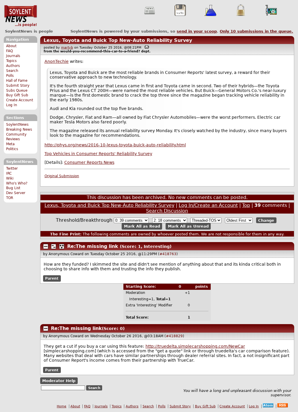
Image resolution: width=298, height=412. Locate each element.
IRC (9, 173)
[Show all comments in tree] (61, 246)
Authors (13, 66)
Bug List (13, 188)
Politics (12, 149)
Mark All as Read (142, 226)
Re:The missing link (92, 246)
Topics (11, 61)
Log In (11, 105)
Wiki (9, 178)
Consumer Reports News (89, 162)
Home (61, 406)
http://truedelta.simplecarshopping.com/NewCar (195, 346)
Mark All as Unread (188, 226)
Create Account (19, 100)
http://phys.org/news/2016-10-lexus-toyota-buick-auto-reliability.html (115, 145)
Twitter (12, 168)
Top (246, 205)
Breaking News (19, 129)
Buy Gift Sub (17, 95)
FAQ (9, 51)
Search (12, 71)
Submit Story (17, 86)
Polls (10, 76)
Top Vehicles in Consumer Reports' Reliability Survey (98, 153)
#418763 (167, 254)
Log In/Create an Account (208, 205)
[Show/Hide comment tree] (53, 246)
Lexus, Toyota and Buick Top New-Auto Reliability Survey (118, 40)
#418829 (174, 336)
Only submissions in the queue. (256, 31)
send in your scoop (197, 31)
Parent (51, 278)
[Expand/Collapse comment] (45, 246)
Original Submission (62, 176)
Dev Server (15, 193)
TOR (9, 198)
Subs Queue (16, 90)
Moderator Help (58, 381)
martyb (67, 47)
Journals (13, 56)
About (11, 46)
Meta (10, 144)
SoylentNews (20, 16)
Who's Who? (16, 183)
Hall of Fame (16, 81)
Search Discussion (167, 211)
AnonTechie (57, 61)
